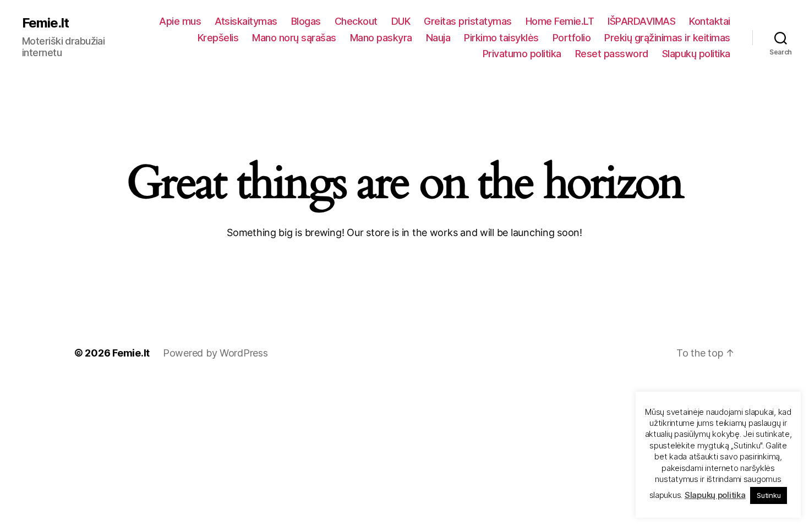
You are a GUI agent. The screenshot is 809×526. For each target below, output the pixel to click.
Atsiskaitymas (246, 21)
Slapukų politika (696, 53)
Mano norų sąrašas (294, 37)
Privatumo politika (522, 53)
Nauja (438, 37)
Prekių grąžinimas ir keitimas (667, 37)
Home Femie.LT (560, 21)
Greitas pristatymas (468, 21)
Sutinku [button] (768, 495)
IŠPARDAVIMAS (641, 21)
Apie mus (180, 21)
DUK (401, 21)
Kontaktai (709, 21)
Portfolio (572, 37)
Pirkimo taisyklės (501, 37)
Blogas (306, 21)
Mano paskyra (381, 37)
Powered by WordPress (215, 353)
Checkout (356, 21)
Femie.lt (45, 23)
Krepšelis (218, 37)
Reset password (611, 53)
